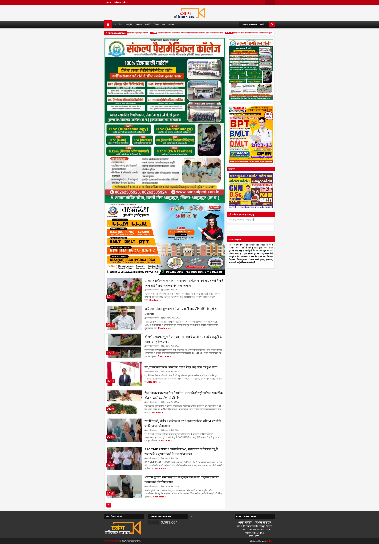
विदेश (121, 24)
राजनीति (148, 24)
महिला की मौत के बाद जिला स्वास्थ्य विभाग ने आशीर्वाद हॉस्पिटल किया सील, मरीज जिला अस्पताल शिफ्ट (180, 33)
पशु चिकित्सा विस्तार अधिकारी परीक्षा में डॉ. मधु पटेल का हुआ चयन (180, 367)
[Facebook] (272, 2)
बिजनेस (156, 24)
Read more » (156, 300)
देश (115, 24)
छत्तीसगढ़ (139, 24)
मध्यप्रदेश (129, 24)
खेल (163, 24)
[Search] (272, 24)
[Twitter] (267, 2)
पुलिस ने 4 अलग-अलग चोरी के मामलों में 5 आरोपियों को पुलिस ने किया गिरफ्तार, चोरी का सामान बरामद (256, 33)
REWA (176, 290)
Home (108, 2)
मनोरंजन (171, 24)
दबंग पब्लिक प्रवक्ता (111, 541)
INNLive (271, 541)
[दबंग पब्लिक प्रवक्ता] (108, 24)
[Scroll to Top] (375, 540)
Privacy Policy (121, 2)
